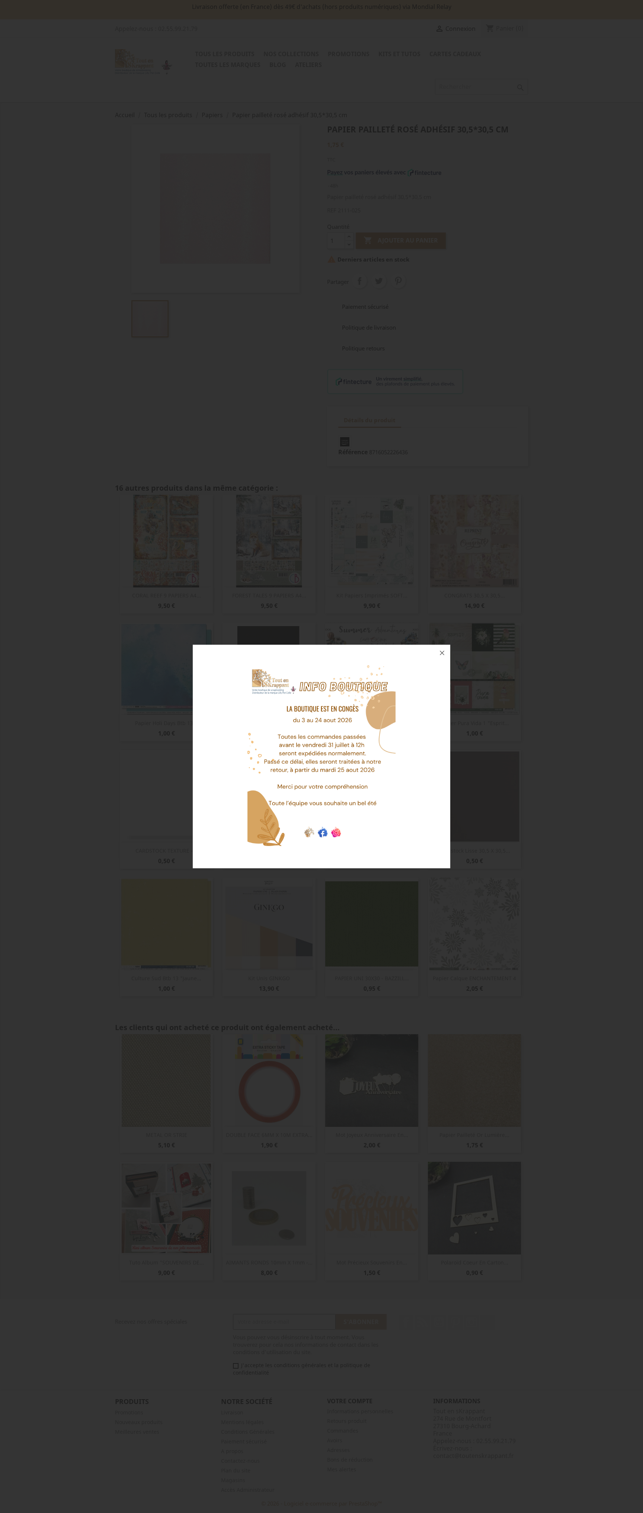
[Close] (442, 653)
